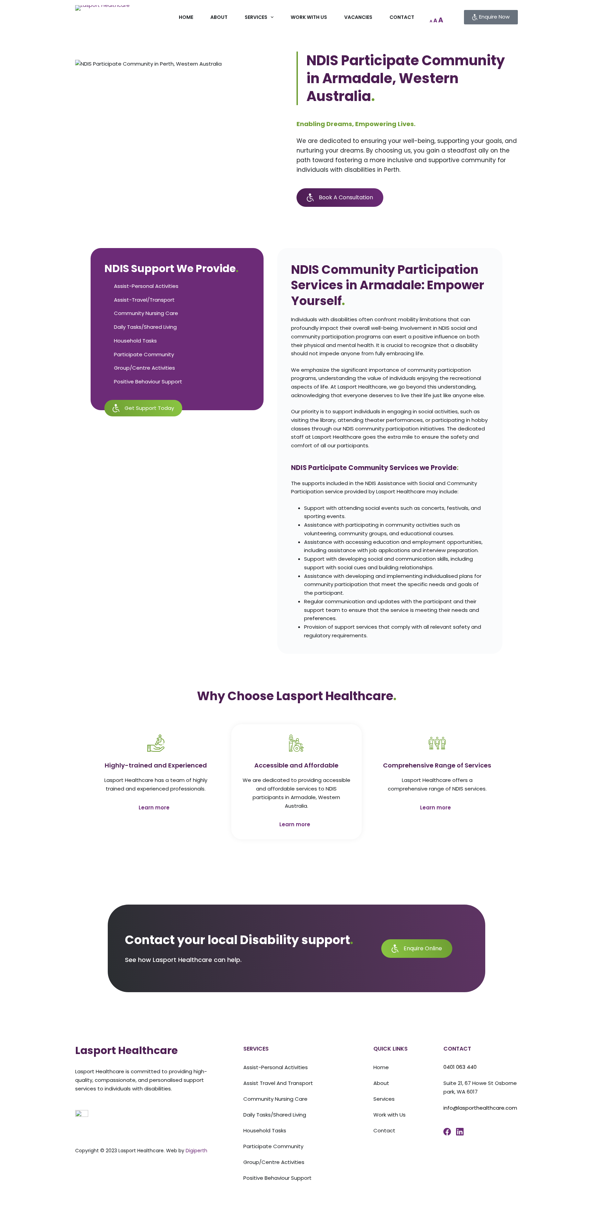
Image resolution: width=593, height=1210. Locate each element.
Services (256, 17)
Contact (401, 17)
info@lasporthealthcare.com (480, 1107)
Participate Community (273, 1146)
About (219, 17)
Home (186, 17)
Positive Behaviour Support (277, 1177)
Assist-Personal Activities (275, 1067)
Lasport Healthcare (126, 1050)
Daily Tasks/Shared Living (274, 1114)
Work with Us (309, 17)
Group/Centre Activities (273, 1162)
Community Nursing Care (275, 1098)
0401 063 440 (460, 1067)
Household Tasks (264, 1130)
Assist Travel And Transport (278, 1083)
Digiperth (196, 1150)
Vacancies (358, 17)
